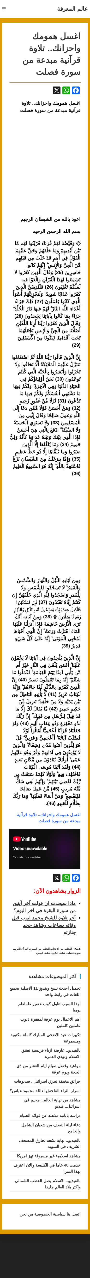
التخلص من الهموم (40, 948)
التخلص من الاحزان (61, 948)
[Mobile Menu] (4, 9)
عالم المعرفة (72, 8)
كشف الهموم (43, 952)
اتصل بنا (73, 1214)
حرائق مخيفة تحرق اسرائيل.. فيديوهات (47, 1081)
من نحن (26, 1214)
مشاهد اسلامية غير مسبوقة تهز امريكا (49, 1156)
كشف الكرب (58, 952)
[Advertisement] (45, 527)
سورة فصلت (73, 952)
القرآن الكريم (21, 948)
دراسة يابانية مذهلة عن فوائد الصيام (50, 1115)
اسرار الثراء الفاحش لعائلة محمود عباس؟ (45, 1091)
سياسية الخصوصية (49, 1214)
